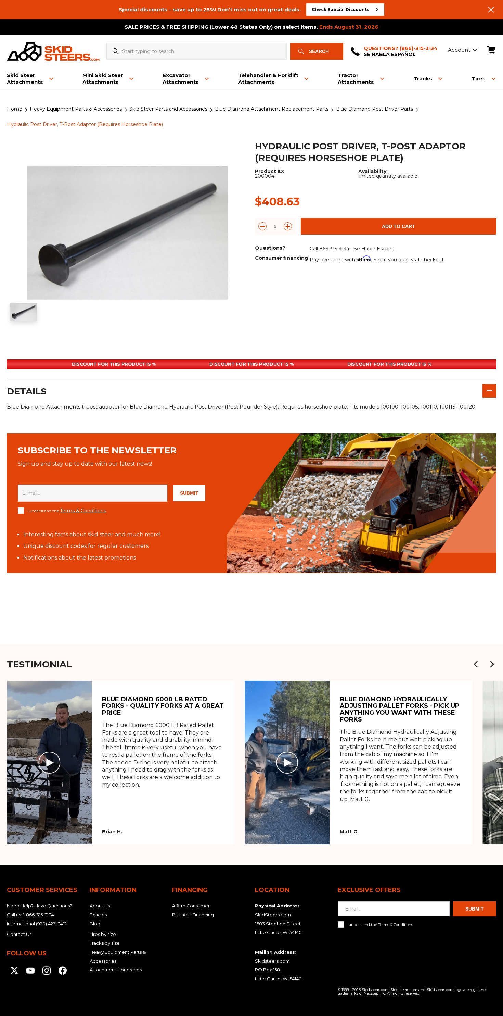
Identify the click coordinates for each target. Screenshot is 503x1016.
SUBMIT (189, 493)
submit (474, 909)
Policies (98, 914)
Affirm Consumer (191, 905)
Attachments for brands (116, 970)
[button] (476, 664)
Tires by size (103, 934)
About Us (100, 905)
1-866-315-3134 (38, 914)
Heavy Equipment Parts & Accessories (76, 109)
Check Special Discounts (340, 9)
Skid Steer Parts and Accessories (168, 109)
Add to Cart (398, 226)
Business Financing (193, 914)
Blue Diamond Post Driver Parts (374, 109)
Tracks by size (105, 943)
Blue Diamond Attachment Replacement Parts (271, 109)
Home (14, 109)
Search (319, 51)
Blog (95, 923)
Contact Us (19, 934)
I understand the (66, 510)
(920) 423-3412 (51, 923)
